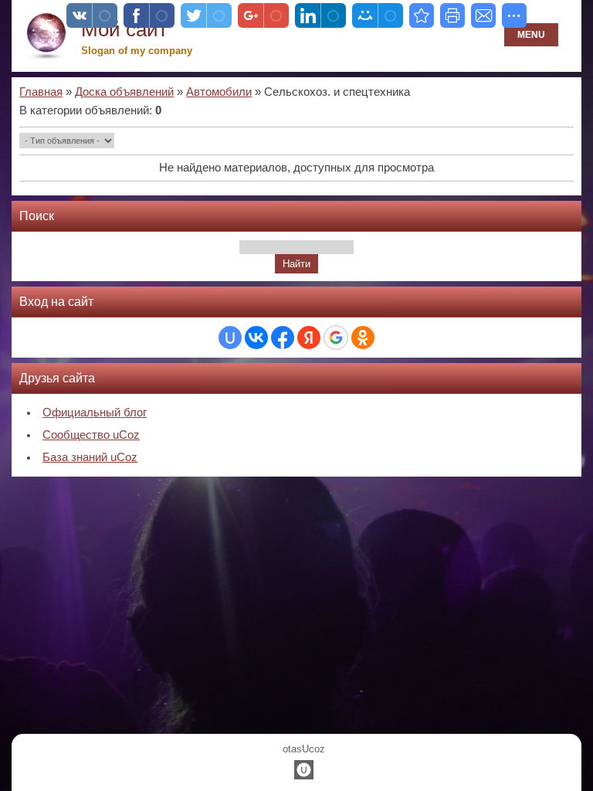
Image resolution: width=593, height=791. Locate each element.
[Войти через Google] (336, 337)
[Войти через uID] (230, 337)
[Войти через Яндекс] (308, 337)
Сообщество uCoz (91, 435)
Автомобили (219, 92)
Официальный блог (94, 412)
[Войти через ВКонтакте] (256, 337)
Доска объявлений (124, 92)
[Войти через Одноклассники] (362, 337)
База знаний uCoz (89, 457)
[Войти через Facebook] (282, 337)
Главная (41, 92)
